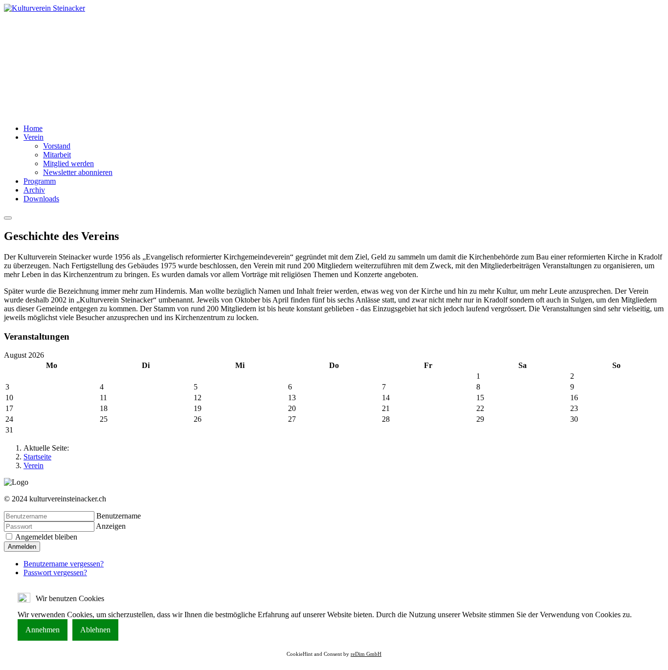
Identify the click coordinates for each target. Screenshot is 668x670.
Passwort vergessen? (55, 572)
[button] (33, 137)
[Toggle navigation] (8, 217)
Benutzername (118, 516)
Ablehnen (95, 630)
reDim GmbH (366, 654)
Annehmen (42, 630)
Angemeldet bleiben (45, 537)
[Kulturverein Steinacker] (44, 8)
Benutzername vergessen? (63, 564)
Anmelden (22, 546)
